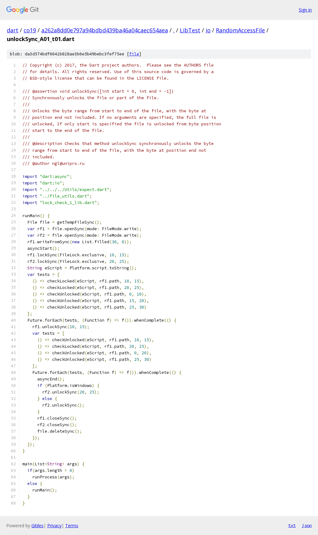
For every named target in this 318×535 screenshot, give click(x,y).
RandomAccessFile (240, 30)
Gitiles (37, 525)
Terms (71, 525)
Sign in (305, 10)
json (307, 525)
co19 (30, 30)
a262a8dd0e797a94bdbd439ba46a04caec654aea (104, 30)
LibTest (190, 30)
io (208, 30)
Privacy (54, 525)
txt (292, 525)
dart (12, 30)
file (134, 54)
